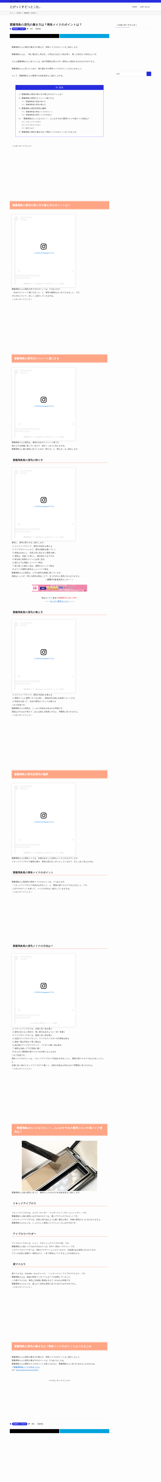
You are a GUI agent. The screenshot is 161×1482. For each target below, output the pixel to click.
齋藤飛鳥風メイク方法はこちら (27, 1367)
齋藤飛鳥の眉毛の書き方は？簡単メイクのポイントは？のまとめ (49, 132)
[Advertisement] (59, 171)
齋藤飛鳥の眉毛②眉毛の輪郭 (34, 108)
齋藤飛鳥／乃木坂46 (19, 29)
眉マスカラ (30, 128)
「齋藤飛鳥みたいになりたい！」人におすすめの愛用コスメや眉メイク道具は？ (56, 119)
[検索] (149, 1)
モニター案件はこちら (59, 601)
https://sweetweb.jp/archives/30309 (27, 1370)
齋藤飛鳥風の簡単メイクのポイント (39, 112)
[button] (34, 36)
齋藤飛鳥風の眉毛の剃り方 (36, 101)
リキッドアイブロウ (33, 122)
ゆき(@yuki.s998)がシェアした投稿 (43, 1023)
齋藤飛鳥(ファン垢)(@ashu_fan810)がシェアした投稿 (44, 284)
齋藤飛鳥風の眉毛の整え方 (36, 104)
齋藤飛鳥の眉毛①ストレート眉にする (38, 98)
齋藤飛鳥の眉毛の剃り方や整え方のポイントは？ (42, 94)
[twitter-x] (143, 1)
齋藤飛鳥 (38, 29)
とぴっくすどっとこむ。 (26, 6)
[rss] (146, 1)
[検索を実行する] (149, 74)
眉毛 (31, 29)
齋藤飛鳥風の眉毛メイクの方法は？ (39, 115)
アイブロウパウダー (33, 125)
